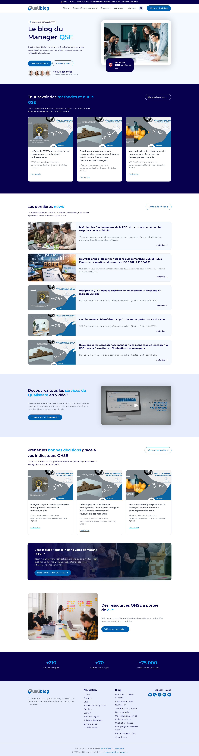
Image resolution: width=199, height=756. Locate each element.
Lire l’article (36, 174)
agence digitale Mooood (116, 752)
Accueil (87, 694)
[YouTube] (164, 694)
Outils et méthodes (124, 723)
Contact (132, 8)
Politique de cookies (93, 720)
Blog (86, 702)
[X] (155, 694)
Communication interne (126, 708)
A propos (88, 698)
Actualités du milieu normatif (124, 696)
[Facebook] (150, 694)
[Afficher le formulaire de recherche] (141, 8)
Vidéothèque (121, 737)
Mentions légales (92, 716)
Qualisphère (118, 748)
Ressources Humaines (125, 733)
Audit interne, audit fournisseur (124, 703)
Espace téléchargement (95, 705)
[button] (136, 405)
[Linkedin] (159, 694)
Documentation (122, 712)
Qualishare (106, 748)
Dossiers (88, 709)
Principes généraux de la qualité (126, 728)
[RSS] (169, 694)
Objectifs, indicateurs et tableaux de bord (126, 717)
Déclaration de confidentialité (90, 725)
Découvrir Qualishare (159, 8)
